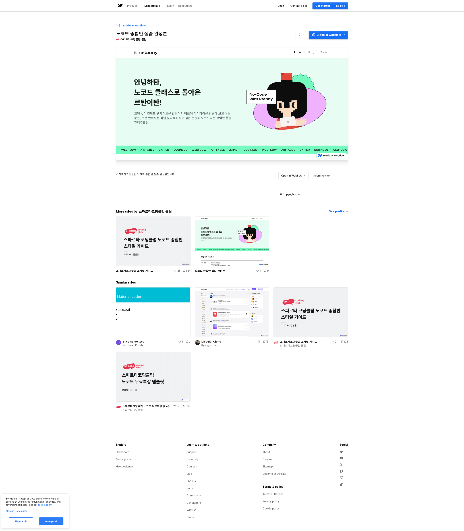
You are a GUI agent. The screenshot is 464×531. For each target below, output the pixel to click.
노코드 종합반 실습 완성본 (210, 270)
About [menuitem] (266, 452)
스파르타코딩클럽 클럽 (293, 345)
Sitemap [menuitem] (268, 466)
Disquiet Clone (211, 341)
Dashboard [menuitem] (122, 452)
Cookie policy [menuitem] (271, 508)
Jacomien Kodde (133, 345)
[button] (133, 6)
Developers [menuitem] (194, 502)
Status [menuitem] (190, 517)
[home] (120, 6)
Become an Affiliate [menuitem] (274, 473)
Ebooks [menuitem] (191, 481)
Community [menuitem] (194, 495)
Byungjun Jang (210, 345)
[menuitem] (341, 452)
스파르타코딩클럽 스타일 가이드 (134, 270)
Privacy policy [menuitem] (271, 501)
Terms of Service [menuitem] (273, 494)
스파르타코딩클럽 (133, 409)
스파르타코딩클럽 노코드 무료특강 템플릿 (146, 406)
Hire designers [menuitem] (125, 466)
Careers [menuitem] (267, 459)
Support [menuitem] (191, 452)
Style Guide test (133, 341)
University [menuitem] (193, 459)
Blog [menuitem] (189, 473)
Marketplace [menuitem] (123, 459)
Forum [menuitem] (190, 488)
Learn (170, 5)
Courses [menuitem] (192, 466)
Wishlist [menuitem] (191, 510)
